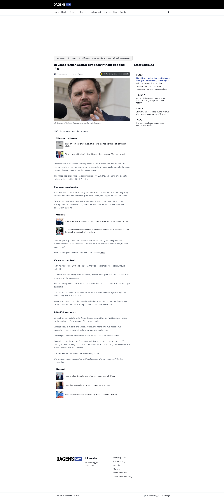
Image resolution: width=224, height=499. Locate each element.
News (56, 12)
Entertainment (95, 12)
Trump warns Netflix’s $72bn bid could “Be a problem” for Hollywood (95, 154)
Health (64, 12)
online (102, 252)
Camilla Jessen (62, 74)
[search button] (168, 12)
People (92, 192)
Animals (107, 12)
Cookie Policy (119, 461)
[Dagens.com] (112, 4)
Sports (123, 12)
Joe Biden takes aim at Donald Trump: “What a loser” (87, 385)
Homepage (60, 58)
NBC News (75, 266)
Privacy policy (119, 458)
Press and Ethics (120, 473)
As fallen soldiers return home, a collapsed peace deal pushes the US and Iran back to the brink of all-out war (97, 231)
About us (117, 465)
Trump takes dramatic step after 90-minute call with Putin (90, 376)
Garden (73, 12)
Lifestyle (82, 12)
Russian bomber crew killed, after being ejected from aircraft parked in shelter (95, 145)
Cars (115, 12)
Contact (116, 469)
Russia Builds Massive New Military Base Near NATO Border (91, 395)
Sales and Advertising (122, 476)
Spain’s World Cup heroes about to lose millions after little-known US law (96, 221)
